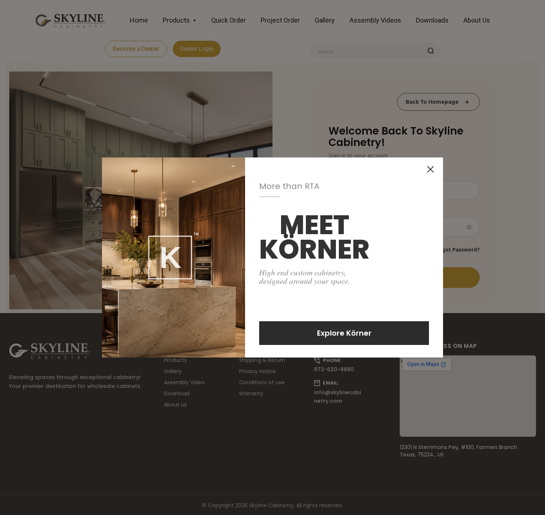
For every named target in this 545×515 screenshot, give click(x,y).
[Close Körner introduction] (430, 169)
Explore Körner (344, 333)
